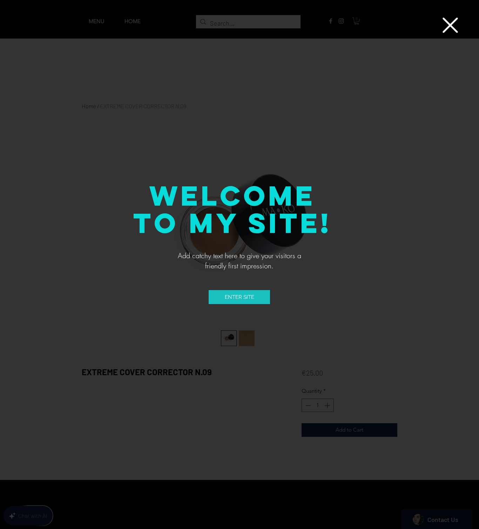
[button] (450, 25)
